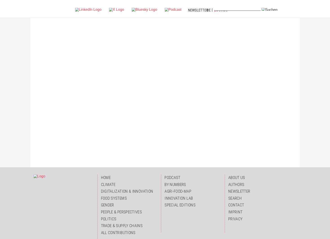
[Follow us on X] (116, 9)
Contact (236, 205)
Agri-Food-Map (178, 191)
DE (209, 10)
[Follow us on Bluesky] (144, 9)
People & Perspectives (121, 212)
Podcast (172, 177)
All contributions (118, 232)
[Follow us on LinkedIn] (88, 9)
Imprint (235, 212)
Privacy (235, 219)
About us (236, 177)
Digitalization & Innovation (127, 191)
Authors (236, 184)
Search (235, 198)
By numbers (175, 184)
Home (106, 177)
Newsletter (198, 10)
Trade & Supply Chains (122, 225)
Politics (109, 219)
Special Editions (180, 205)
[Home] (43, 9)
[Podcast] (173, 9)
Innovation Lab (179, 198)
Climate (108, 184)
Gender (107, 205)
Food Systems (114, 198)
